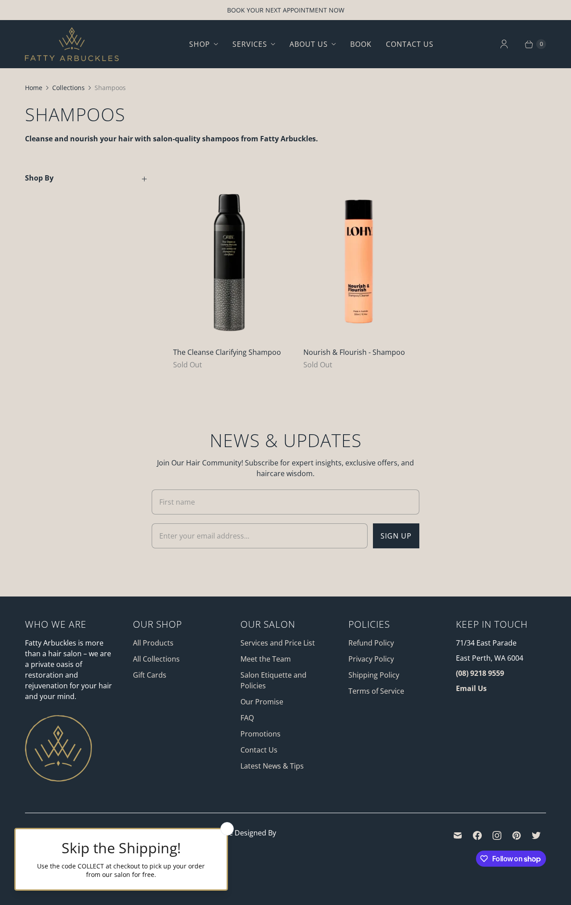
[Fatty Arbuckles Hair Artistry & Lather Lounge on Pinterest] (516, 835)
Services (249, 44)
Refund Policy (371, 643)
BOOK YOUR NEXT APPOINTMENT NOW (285, 10)
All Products (153, 643)
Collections (68, 87)
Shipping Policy (373, 675)
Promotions (260, 734)
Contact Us (410, 44)
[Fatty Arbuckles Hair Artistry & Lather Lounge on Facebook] (477, 835)
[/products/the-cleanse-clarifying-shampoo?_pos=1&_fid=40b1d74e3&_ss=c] (229, 253)
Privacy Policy (371, 659)
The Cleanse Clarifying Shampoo (227, 352)
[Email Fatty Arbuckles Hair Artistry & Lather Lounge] (458, 835)
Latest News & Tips (272, 766)
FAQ (247, 718)
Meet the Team (265, 659)
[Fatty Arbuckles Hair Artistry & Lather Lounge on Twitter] (536, 835)
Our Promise (261, 702)
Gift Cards (149, 675)
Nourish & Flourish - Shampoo (354, 352)
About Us (309, 44)
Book (361, 44)
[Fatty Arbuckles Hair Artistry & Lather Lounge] (72, 44)
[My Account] (504, 44)
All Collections (156, 659)
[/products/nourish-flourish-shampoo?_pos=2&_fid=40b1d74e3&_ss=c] (359, 253)
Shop (199, 44)
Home (33, 87)
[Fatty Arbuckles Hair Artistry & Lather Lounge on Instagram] (497, 835)
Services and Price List (277, 643)
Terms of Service (376, 691)
